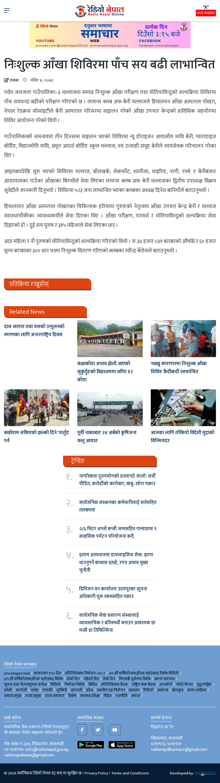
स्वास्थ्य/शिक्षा (90, 696)
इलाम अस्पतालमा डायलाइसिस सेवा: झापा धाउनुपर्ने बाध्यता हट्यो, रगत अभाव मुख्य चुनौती (116, 562)
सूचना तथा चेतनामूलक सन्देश (25, 684)
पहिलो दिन (91, 679)
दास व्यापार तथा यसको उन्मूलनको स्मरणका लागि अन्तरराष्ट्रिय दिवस (34, 331)
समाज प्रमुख (12, 696)
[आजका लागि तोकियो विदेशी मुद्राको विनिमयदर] (183, 407)
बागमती (76, 690)
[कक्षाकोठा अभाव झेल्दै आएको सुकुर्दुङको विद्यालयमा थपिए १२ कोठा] (109, 338)
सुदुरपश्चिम (204, 684)
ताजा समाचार (54, 696)
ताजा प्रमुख (33, 696)
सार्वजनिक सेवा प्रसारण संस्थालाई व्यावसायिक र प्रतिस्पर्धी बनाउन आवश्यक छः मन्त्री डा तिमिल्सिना (117, 623)
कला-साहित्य (196, 690)
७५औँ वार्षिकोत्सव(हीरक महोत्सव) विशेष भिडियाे (144, 673)
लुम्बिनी (61, 690)
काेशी (8, 690)
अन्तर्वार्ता (165, 684)
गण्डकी (47, 690)
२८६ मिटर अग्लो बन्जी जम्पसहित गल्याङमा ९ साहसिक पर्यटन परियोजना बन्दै (117, 533)
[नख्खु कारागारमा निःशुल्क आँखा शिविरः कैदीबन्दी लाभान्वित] (183, 338)
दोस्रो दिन (73, 679)
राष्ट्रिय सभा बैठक (144, 684)
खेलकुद (178, 690)
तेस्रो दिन (109, 679)
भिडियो (148, 690)
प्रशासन (134, 690)
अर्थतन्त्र (162, 690)
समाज (135, 696)
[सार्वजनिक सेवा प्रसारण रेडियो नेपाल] (100, 10)
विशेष (72, 696)
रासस (14, 80)
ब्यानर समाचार (164, 679)
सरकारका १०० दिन (47, 673)
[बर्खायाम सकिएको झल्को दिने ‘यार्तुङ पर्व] (36, 407)
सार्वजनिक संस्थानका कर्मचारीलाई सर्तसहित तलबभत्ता (117, 506)
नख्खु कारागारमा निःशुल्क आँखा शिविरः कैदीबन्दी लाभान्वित (179, 368)
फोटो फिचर (184, 684)
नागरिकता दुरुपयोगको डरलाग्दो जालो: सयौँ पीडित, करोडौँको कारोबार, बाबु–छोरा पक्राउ (117, 480)
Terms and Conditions (130, 773)
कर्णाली (21, 690)
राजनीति (121, 696)
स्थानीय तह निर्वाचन (111, 690)
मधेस (34, 690)
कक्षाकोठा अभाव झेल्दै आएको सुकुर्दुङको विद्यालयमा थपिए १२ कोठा (105, 372)
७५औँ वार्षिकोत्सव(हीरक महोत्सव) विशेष (33, 679)
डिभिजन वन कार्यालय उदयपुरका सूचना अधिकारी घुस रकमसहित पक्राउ (113, 593)
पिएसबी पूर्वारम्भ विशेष (135, 679)
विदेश (108, 696)
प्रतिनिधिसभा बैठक (114, 684)
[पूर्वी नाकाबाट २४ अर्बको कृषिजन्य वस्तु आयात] (109, 407)
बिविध (92, 684)
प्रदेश (89, 690)
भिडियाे (55, 684)
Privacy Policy (96, 773)
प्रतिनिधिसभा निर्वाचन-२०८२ (85, 673)
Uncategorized (17, 673)
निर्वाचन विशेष (74, 684)
